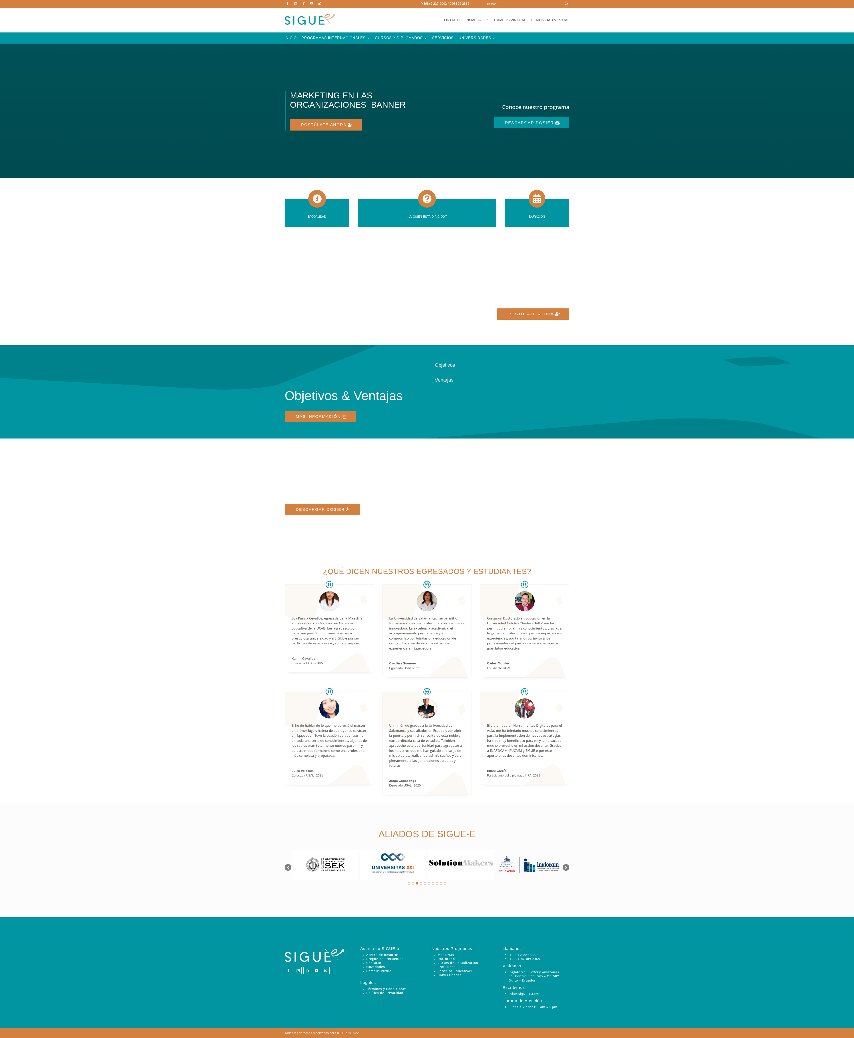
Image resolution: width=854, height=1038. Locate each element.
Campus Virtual (510, 20)
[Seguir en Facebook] (288, 3)
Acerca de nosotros (382, 955)
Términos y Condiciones (386, 989)
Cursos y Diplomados (399, 38)
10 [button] (445, 883)
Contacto (451, 20)
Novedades (477, 20)
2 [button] (413, 883)
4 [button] (421, 883)
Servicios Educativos (454, 971)
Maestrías (445, 955)
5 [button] (425, 883)
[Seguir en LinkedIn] (304, 3)
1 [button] (409, 883)
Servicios (443, 38)
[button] (288, 867)
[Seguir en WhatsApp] (320, 3)
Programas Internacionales (334, 38)
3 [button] (417, 883)
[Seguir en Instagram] (296, 3)
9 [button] (441, 883)
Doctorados (447, 959)
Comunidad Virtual (550, 20)
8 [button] (437, 883)
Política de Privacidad (384, 993)
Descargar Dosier (529, 123)
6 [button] (429, 883)
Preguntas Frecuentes (384, 959)
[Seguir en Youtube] (312, 3)
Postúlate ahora (323, 125)
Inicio (291, 38)
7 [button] (433, 883)
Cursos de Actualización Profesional (457, 965)
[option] (325, 865)
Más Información (318, 416)
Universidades (475, 38)
